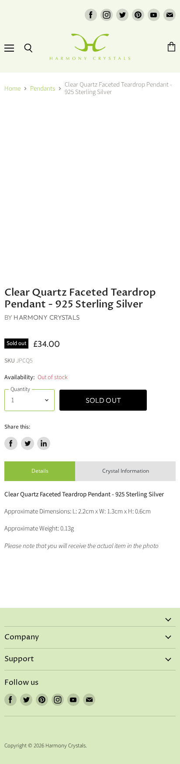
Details (39, 470)
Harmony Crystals (46, 317)
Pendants (42, 88)
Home (12, 88)
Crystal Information (125, 470)
